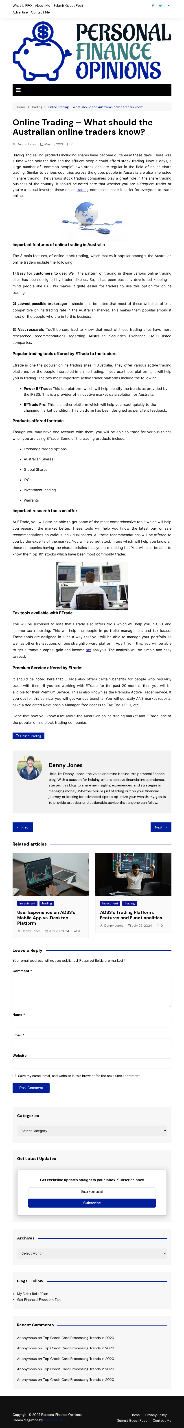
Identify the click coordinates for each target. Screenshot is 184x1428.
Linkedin (168, 5)
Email (18, 1035)
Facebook (152, 5)
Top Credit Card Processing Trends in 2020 (78, 1337)
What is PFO (22, 5)
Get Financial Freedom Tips (39, 1299)
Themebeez (53, 1420)
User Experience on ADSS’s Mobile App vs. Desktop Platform (46, 917)
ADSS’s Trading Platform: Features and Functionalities (131, 915)
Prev (25, 827)
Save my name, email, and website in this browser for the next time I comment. (79, 1076)
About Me (42, 5)
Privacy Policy (156, 1415)
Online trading (30, 736)
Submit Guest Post (68, 5)
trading (83, 189)
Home (135, 1415)
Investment (27, 903)
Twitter (160, 5)
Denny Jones (26, 144)
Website (20, 1055)
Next (158, 827)
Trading (47, 903)
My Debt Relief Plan (32, 1293)
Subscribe (92, 1203)
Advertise (20, 12)
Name (19, 1015)
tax (88, 650)
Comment (22, 971)
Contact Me (40, 12)
